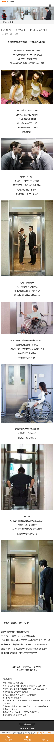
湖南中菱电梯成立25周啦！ (14, 683)
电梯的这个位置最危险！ (13, 698)
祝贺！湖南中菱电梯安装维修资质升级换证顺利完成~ (24, 686)
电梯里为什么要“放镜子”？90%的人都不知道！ (22, 712)
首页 (3, 22)
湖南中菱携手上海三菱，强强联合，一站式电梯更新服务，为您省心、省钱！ (26, 707)
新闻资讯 (10, 22)
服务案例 (38, 666)
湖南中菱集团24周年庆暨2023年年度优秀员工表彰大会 (25, 689)
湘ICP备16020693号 (44, 733)
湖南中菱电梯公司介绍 (27, 670)
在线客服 (27, 738)
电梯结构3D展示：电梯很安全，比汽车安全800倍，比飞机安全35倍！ (26, 701)
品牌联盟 (27, 666)
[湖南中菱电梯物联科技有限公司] (9, 3)
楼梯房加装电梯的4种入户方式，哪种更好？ (21, 695)
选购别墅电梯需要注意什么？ (14, 715)
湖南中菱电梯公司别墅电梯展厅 (15, 692)
